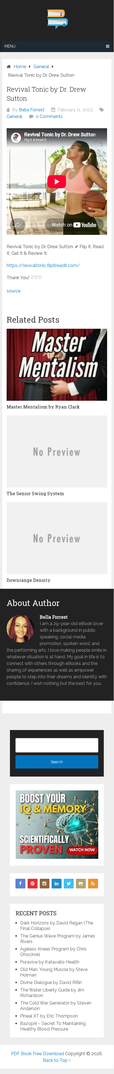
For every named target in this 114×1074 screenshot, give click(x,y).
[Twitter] (69, 884)
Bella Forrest (31, 109)
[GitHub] (81, 884)
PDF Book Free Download (37, 1053)
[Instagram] (45, 884)
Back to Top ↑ (57, 1060)
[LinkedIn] (57, 884)
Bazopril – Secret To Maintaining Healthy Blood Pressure (53, 1026)
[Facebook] (20, 884)
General (14, 116)
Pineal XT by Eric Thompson (49, 1016)
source (13, 291)
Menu (9, 46)
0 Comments (49, 116)
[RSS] (93, 884)
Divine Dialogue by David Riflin (51, 982)
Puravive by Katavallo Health (49, 962)
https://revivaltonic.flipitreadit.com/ (43, 265)
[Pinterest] (33, 884)
